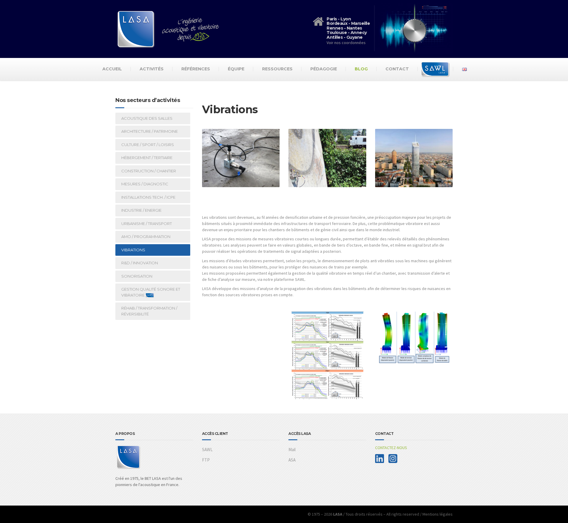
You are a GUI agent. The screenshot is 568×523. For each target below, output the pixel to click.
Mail (292, 449)
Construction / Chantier (148, 171)
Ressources (277, 69)
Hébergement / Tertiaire (146, 157)
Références (195, 69)
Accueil (112, 69)
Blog (361, 69)
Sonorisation (136, 276)
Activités (152, 69)
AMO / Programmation (145, 236)
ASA (292, 460)
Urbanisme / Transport (146, 223)
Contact (397, 69)
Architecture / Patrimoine (149, 131)
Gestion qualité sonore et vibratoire (150, 292)
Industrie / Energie (141, 210)
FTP (206, 460)
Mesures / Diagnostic (144, 184)
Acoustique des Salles (146, 118)
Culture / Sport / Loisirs (147, 144)
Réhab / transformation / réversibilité (149, 311)
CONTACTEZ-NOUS (391, 447)
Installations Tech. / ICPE (148, 197)
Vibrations (133, 249)
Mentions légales (437, 514)
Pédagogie (323, 69)
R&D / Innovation (139, 262)
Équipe (236, 69)
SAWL (207, 449)
